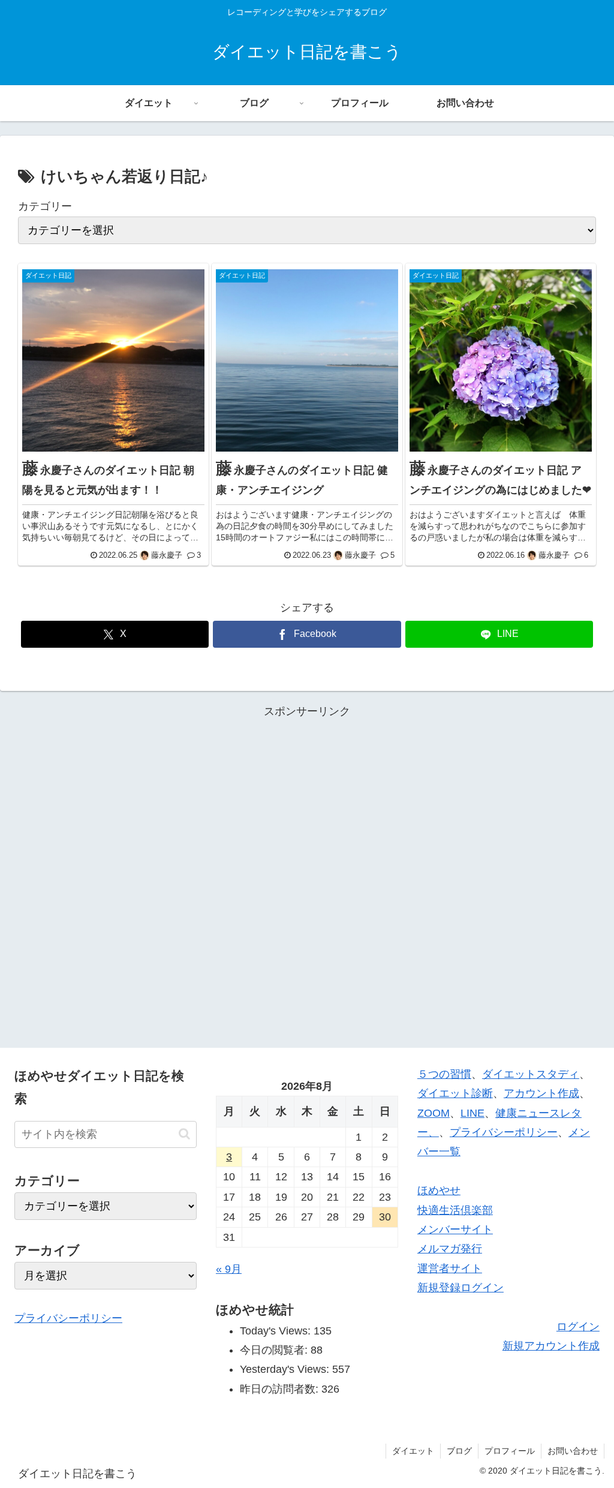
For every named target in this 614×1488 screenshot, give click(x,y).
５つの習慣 (444, 1074)
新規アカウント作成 (551, 1346)
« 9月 (229, 1269)
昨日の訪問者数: (280, 1389)
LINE (472, 1113)
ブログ (459, 1451)
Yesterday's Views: (286, 1369)
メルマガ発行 (449, 1249)
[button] (184, 1134)
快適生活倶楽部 (455, 1210)
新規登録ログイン (460, 1288)
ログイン (578, 1327)
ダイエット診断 (455, 1093)
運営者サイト (449, 1268)
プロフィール (509, 1451)
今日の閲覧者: (275, 1350)
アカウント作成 (541, 1093)
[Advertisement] (307, 874)
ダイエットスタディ (530, 1074)
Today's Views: (277, 1331)
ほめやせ (438, 1191)
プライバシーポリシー (68, 1318)
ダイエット (413, 1451)
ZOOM (433, 1113)
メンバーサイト (455, 1230)
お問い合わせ (572, 1451)
